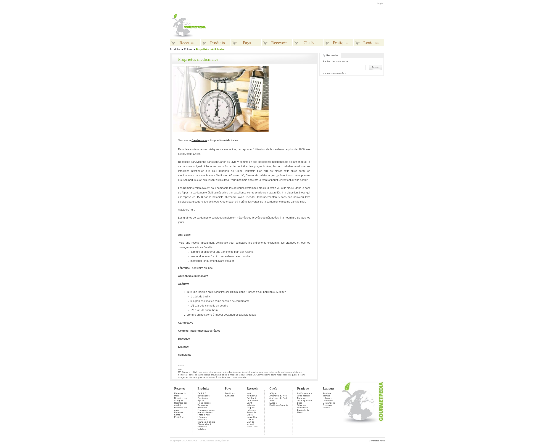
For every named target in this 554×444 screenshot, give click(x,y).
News (300, 412)
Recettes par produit (180, 404)
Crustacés (203, 398)
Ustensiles (328, 400)
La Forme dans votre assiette (304, 394)
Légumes (202, 417)
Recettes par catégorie (180, 399)
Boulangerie (204, 395)
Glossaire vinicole (327, 406)
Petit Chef (179, 417)
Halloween (252, 410)
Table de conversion (302, 406)
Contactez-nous (377, 440)
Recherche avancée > (334, 73)
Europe (273, 403)
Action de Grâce (251, 413)
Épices (188, 49)
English (380, 3)
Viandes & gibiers (206, 422)
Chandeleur (252, 400)
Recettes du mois (180, 394)
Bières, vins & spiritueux (204, 425)
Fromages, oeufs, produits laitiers (206, 411)
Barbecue (302, 398)
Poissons (202, 419)
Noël (249, 393)
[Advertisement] (304, 25)
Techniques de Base (304, 401)
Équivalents (303, 410)
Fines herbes (204, 403)
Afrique (273, 393)
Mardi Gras (252, 426)
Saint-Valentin (251, 404)
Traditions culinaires (230, 394)
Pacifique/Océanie (278, 405)
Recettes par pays (180, 408)
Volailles (202, 429)
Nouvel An (252, 395)
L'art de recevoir (250, 423)
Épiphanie (252, 398)
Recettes (179, 388)
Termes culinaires (327, 396)
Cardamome (199, 140)
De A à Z (202, 393)
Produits (203, 388)
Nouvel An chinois (252, 418)
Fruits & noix (204, 415)
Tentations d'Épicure (203, 406)
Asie (271, 400)
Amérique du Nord (278, 395)
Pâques (250, 407)
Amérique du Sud (278, 398)
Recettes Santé (178, 413)
